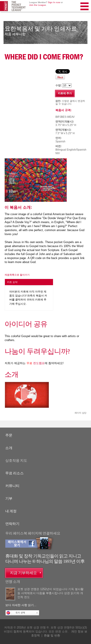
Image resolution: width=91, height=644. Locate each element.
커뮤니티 (12, 486)
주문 (8, 435)
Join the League (37, 5)
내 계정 (11, 511)
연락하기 (12, 524)
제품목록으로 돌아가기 (17, 274)
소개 (8, 448)
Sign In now (54, 2)
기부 (8, 498)
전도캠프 (36, 363)
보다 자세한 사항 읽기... (20, 605)
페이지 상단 (80, 413)
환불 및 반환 (52, 635)
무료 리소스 (14, 473)
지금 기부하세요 (23, 573)
